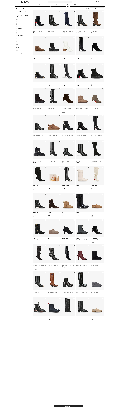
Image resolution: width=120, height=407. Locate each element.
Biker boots (20, 26)
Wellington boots (21, 35)
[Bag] (98, 2)
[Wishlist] (96, 2)
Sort (96, 8)
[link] (39, 31)
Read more (18, 16)
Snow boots (20, 28)
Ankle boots (20, 21)
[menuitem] (33, 5)
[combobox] (60, 1)
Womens (24, 8)
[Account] (94, 2)
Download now (65, 6)
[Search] (49, 2)
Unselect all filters (20, 53)
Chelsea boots (21, 30)
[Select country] (92, 2)
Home (17, 8)
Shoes (20, 8)
